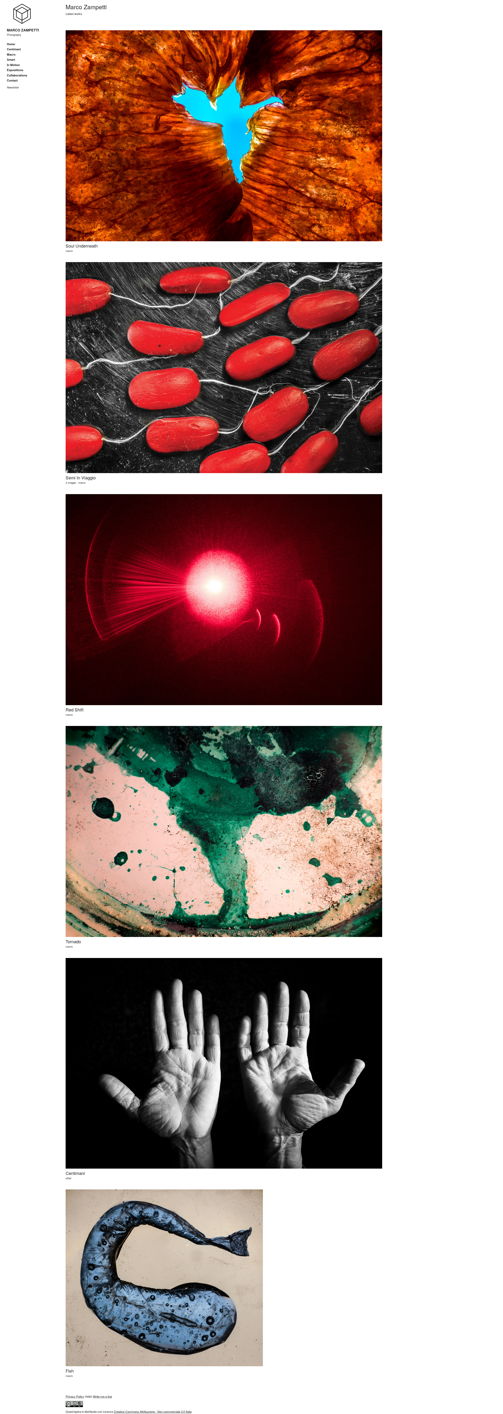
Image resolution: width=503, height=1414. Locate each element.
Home (11, 44)
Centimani (14, 49)
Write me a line (102, 1396)
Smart (11, 59)
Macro (11, 54)
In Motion (13, 65)
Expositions (15, 70)
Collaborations (17, 75)
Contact (12, 80)
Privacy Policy (75, 1396)
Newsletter (13, 87)
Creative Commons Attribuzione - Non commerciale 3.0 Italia (153, 1411)
